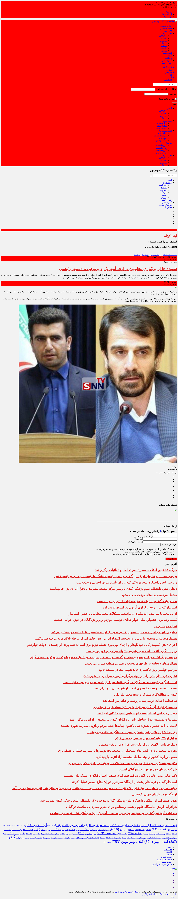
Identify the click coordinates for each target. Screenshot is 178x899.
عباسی (29, 833)
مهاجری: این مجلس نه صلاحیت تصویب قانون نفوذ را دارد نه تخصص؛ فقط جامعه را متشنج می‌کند (114, 632)
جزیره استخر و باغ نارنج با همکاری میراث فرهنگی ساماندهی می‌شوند (132, 732)
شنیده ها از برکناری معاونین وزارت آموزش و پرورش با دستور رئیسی (118, 268)
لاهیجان (94, 838)
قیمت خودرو (166, 857)
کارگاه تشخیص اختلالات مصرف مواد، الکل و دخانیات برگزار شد (136, 570)
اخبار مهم (168, 31)
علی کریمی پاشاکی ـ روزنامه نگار (139, 838)
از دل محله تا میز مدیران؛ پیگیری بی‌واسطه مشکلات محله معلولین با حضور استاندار (123, 613)
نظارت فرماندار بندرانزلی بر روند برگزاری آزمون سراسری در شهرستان (130, 676)
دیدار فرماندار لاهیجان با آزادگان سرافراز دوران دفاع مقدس (138, 744)
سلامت (135, 833)
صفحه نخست (166, 26)
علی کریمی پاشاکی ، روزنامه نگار (164, 838)
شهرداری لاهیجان (39, 833)
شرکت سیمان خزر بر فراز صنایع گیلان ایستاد (148, 769)
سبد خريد (163, 138)
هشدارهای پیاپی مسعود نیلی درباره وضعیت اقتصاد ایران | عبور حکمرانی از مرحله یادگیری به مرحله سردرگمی (106, 638)
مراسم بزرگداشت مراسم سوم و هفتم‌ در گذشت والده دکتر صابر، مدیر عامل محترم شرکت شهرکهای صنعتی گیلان (103, 657)
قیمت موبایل (166, 862)
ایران (119, 829)
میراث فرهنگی (70, 838)
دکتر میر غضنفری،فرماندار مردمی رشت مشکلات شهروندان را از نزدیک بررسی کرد (123, 763)
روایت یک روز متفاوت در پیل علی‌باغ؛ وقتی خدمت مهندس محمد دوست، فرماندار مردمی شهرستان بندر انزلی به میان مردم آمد (94, 788)
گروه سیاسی (161, 150)
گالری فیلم (167, 60)
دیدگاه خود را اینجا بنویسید (142, 536)
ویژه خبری (167, 33)
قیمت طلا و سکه (164, 859)
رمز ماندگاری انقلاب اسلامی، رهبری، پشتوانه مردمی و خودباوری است (131, 651)
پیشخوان (145, 255)
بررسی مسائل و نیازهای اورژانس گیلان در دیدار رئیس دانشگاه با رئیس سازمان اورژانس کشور (115, 576)
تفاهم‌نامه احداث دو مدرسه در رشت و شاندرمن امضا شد (140, 700)
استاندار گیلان (9, 825)
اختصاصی (167, 53)
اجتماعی (163, 36)
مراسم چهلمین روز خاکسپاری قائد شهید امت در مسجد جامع (138, 669)
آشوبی (51, 825)
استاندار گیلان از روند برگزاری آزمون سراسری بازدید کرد (140, 607)
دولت (26, 830)
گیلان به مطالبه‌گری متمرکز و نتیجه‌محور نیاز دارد (145, 694)
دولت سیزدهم (17, 830)
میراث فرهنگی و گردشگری (53, 838)
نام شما (138, 539)
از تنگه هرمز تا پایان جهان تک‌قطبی (154, 794)
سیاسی (163, 41)
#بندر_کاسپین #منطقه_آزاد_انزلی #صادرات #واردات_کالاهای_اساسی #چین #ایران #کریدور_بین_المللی (116, 825)
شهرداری (66, 833)
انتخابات (133, 830)
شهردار (74, 833)
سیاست (137, 255)
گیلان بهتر (156, 841)
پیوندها (169, 12)
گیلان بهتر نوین (128, 841)
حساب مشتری (160, 128)
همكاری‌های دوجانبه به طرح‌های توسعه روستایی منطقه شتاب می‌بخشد (131, 663)
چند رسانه (167, 121)
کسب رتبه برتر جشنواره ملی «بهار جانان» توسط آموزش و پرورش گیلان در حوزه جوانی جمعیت (115, 619)
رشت (160, 833)
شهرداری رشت (53, 834)
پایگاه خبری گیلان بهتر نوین (127, 892)
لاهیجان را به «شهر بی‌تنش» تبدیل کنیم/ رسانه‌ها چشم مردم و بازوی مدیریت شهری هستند (119, 725)
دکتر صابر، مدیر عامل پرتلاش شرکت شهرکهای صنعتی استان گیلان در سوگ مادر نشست (120, 775)
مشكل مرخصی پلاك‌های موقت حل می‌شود (149, 595)
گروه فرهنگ (161, 153)
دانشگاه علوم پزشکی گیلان (75, 829)
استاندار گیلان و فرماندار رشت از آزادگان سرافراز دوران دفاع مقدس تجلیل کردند (124, 781)
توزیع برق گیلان (104, 830)
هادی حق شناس (33, 838)
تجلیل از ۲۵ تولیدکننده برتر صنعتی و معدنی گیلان (146, 738)
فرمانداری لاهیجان (119, 838)
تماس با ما (162, 133)
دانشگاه (163, 48)
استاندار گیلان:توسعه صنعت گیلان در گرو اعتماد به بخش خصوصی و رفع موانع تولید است (120, 682)
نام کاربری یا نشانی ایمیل (166, 89)
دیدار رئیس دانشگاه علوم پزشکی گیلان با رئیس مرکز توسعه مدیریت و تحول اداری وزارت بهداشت (113, 588)
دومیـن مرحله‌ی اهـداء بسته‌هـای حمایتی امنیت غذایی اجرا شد (137, 713)
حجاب (93, 830)
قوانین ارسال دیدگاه (168, 545)
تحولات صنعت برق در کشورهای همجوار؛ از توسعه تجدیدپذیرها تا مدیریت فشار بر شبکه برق (117, 750)
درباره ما (168, 17)
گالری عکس (166, 63)
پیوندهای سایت (160, 135)
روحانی (152, 833)
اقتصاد (164, 38)
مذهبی (164, 45)
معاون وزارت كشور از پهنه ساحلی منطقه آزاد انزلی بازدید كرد (136, 757)
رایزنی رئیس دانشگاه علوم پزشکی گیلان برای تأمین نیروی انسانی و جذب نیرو (126, 582)
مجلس (83, 837)
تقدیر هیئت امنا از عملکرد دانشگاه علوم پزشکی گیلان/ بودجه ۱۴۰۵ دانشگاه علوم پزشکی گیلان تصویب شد (108, 800)
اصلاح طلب (172, 830)
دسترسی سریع (165, 130)
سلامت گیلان (121, 834)
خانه (170, 847)
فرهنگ (164, 43)
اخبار (170, 108)
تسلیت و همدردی (165, 626)
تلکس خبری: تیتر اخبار (162, 864)
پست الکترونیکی (135, 542)
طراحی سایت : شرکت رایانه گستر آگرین (159, 894)
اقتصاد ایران (144, 830)
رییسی (145, 833)
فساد (102, 838)
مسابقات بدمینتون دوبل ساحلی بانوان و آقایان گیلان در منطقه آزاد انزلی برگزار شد (123, 719)
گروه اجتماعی (160, 145)
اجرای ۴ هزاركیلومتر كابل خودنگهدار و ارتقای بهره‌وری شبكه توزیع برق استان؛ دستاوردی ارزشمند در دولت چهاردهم (102, 644)
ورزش (164, 50)
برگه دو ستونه (161, 140)
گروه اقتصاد (161, 148)
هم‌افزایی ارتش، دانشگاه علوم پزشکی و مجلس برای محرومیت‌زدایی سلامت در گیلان (121, 806)
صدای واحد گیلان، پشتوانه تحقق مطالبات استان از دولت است (137, 601)
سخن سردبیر (166, 28)
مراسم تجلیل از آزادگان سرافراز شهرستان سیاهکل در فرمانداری (135, 707)
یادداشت (168, 58)
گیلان (169, 55)
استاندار (20, 825)
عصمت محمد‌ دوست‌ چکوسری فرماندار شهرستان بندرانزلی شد (135, 688)
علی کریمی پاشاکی (14, 833)
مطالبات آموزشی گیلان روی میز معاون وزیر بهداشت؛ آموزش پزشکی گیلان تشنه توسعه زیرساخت (113, 813)
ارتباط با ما (167, 14)
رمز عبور (173, 94)
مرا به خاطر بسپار (166, 99)
